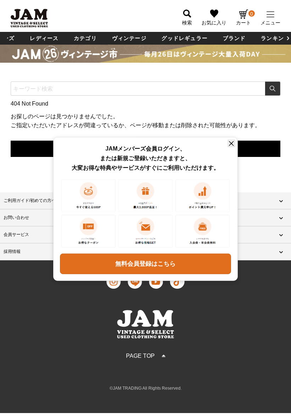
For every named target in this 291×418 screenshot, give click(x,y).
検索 (272, 88)
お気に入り (214, 23)
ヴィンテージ (129, 38)
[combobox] (145, 88)
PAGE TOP (140, 356)
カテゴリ (85, 38)
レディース (44, 38)
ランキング (275, 38)
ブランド (234, 38)
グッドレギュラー (184, 38)
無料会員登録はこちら (145, 263)
